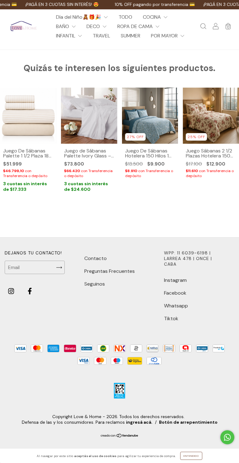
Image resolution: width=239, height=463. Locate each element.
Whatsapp (176, 305)
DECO (94, 26)
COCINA (152, 17)
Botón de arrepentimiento (188, 422)
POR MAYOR (165, 35)
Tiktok (171, 318)
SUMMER (130, 35)
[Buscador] (203, 26)
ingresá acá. (139, 422)
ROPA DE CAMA (135, 26)
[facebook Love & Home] (29, 291)
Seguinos (94, 284)
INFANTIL (66, 35)
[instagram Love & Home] (12, 291)
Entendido (191, 455)
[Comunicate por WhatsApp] (227, 437)
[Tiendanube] (119, 435)
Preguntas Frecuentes (109, 271)
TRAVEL (101, 35)
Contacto (95, 258)
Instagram (175, 280)
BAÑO (63, 26)
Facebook (175, 293)
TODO (125, 17)
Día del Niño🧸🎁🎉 (79, 17)
